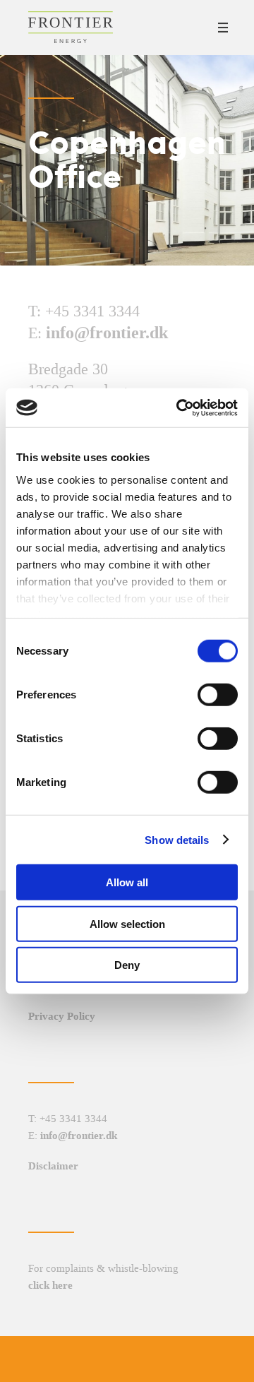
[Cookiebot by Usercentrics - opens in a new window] (179, 407)
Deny (127, 965)
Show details (177, 839)
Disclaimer (53, 1166)
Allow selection (127, 923)
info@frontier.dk (107, 332)
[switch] (218, 695)
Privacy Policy (61, 1016)
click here (50, 1285)
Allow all (127, 882)
